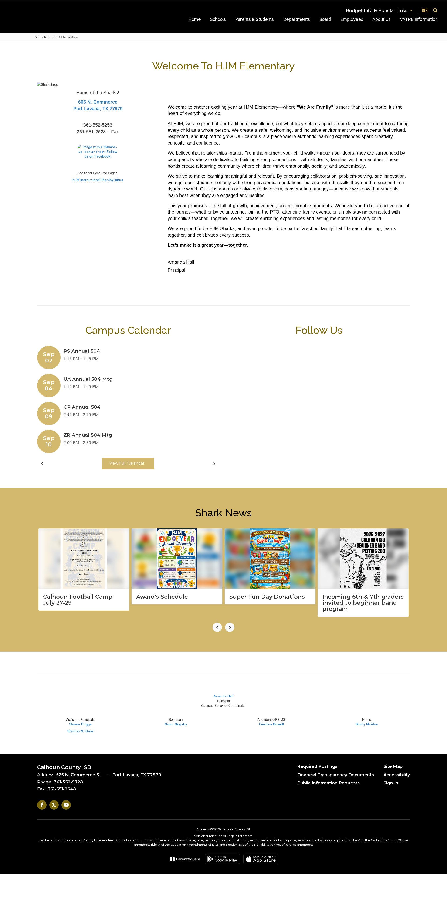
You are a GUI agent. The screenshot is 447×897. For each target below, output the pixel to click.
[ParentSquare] (185, 859)
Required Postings (317, 766)
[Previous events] (42, 463)
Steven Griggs (80, 724)
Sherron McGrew (80, 731)
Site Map (393, 766)
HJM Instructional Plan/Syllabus (97, 179)
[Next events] (214, 463)
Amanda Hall (223, 696)
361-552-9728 (68, 782)
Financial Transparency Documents (335, 774)
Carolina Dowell (271, 724)
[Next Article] (229, 627)
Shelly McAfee (367, 724)
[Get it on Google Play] (222, 859)
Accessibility (396, 774)
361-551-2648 (62, 789)
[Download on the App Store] (260, 859)
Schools (41, 37)
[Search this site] (435, 10)
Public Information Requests (328, 783)
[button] (379, 10)
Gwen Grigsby (176, 724)
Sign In (390, 783)
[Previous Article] (217, 627)
